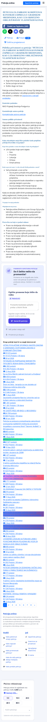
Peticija (9, 38)
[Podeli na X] (10, 31)
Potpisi (24, 38)
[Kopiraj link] (21, 31)
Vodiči (6, 632)
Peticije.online (8, 3)
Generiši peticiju (21, 321)
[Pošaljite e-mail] (16, 31)
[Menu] (43, 3)
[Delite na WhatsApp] (4, 31)
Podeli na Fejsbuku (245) (17, 26)
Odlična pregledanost (15, 42)
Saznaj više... (11, 693)
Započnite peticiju (31, 3)
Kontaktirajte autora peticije (14, 114)
